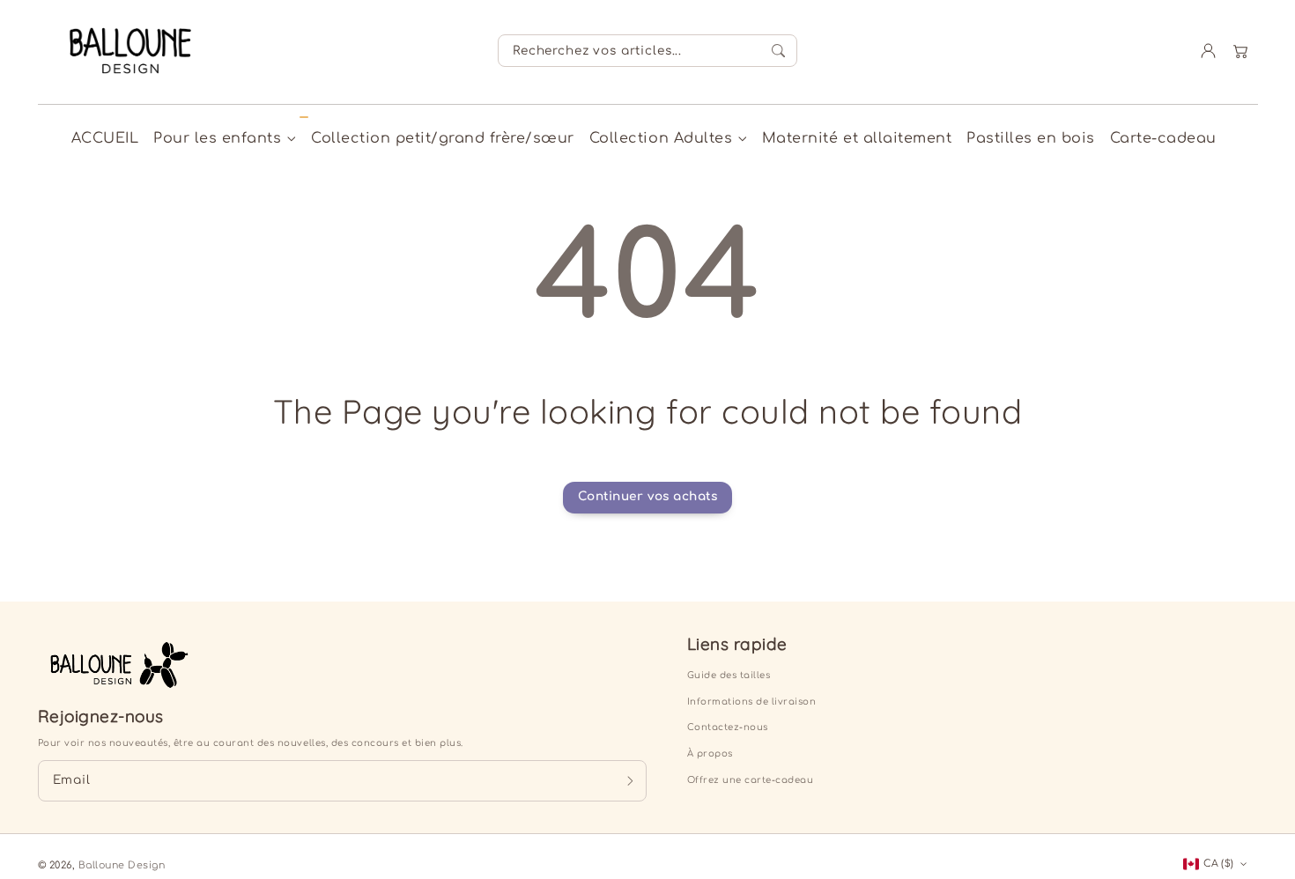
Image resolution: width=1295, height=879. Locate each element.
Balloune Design (122, 865)
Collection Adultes (660, 138)
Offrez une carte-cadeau (750, 780)
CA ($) (1218, 863)
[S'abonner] (630, 780)
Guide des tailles (729, 675)
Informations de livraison (752, 701)
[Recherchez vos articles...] (778, 51)
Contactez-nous (727, 727)
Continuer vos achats (647, 496)
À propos (710, 753)
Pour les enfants (217, 138)
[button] (1241, 50)
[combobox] (647, 50)
